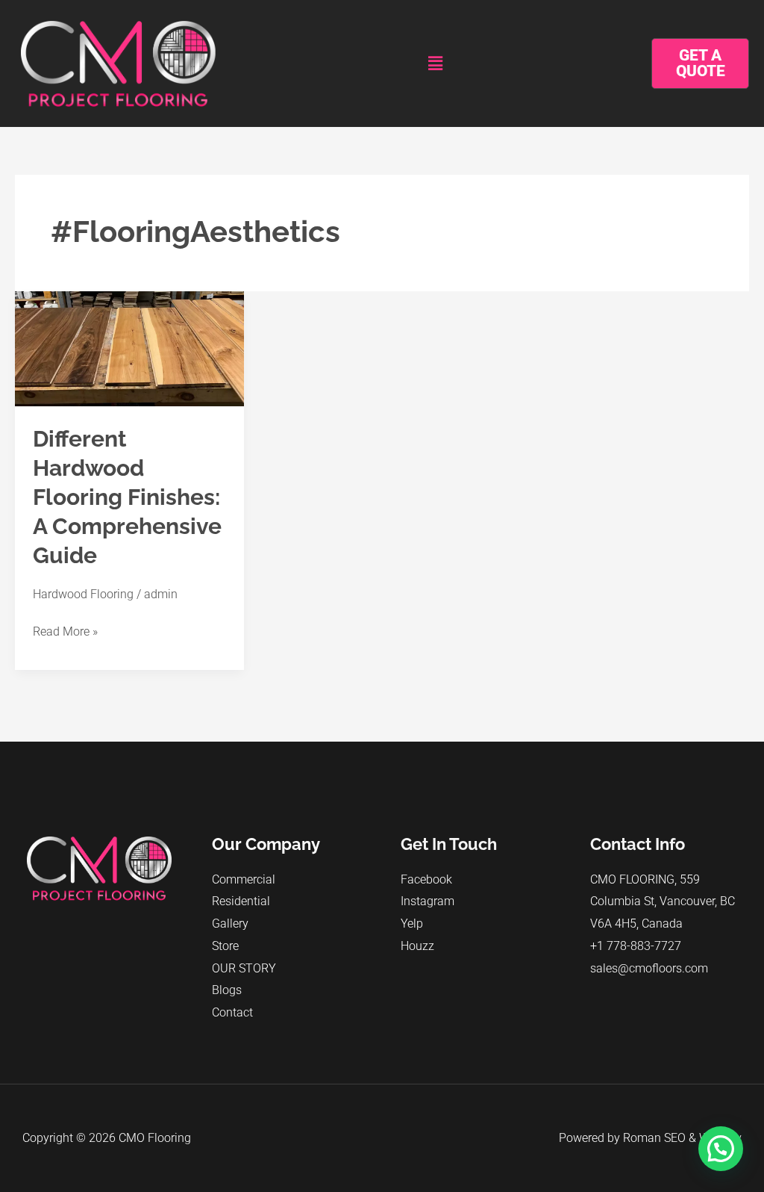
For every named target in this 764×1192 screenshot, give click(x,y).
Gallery (230, 923)
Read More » (65, 630)
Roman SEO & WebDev (682, 1138)
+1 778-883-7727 (635, 946)
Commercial (243, 879)
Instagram (427, 901)
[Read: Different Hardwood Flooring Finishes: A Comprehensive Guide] (129, 348)
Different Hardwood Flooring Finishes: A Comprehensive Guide (127, 497)
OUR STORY (244, 968)
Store (225, 946)
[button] (435, 63)
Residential (241, 901)
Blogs (227, 990)
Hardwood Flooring (83, 594)
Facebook (426, 879)
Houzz (417, 946)
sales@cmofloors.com (649, 968)
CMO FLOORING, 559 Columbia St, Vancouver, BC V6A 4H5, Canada (662, 901)
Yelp (412, 923)
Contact (232, 1012)
